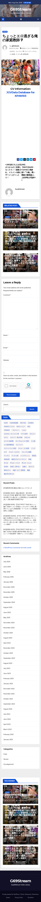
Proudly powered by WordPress (11, 894)
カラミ (6, 437)
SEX (28, 426)
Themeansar (35, 894)
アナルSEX (24, 434)
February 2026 (8, 577)
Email (5, 348)
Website (6, 360)
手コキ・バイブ (15, 463)
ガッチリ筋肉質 (8, 441)
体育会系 (25, 54)
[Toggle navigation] (21, 19)
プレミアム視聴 (26, 452)
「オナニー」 (16, 430)
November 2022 (9, 694)
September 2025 (9, 602)
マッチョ (6, 455)
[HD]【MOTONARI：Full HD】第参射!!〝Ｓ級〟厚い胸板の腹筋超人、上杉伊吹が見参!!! (28, 171)
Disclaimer (31, 897)
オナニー (32, 434)
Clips (5, 754)
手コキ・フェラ (26, 463)
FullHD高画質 (14, 423)
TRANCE (7, 430)
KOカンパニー (26, 48)
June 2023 (7, 673)
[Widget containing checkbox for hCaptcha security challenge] (17, 385)
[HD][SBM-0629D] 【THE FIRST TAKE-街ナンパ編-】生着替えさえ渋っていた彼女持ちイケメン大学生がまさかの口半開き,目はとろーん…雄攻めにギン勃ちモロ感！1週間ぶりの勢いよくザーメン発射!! (20, 520)
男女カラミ (7, 470)
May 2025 (6, 617)
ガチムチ (27, 437)
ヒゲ (5, 452)
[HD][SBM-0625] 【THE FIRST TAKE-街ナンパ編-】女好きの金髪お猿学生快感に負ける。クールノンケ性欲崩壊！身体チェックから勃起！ (19, 531)
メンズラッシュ (25, 455)
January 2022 (8, 739)
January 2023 (8, 683)
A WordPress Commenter (12, 547)
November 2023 (9, 648)
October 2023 (8, 653)
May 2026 (6, 572)
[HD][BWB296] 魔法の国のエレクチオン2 (20, 220)
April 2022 (7, 724)
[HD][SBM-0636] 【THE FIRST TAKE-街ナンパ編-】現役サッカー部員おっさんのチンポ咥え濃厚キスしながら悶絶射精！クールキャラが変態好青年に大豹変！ (20, 259)
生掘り (25, 466)
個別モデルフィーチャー (19, 459)
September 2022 (9, 704)
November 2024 (9, 628)
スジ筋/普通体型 (9, 444)
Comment (7, 295)
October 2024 (8, 633)
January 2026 (8, 582)
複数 (28, 470)
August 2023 (7, 663)
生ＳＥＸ (31, 466)
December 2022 (9, 689)
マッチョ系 (19, 54)
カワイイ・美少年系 (16, 437)
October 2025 (8, 597)
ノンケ (33, 448)
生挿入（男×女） (15, 466)
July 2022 (6, 714)
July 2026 (6, 561)
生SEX (6, 466)
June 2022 (7, 719)
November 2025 (9, 592)
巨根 (30, 459)
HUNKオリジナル (9, 426)
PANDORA (35, 48)
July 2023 (6, 668)
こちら (24, 430)
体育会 (34, 455)
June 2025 (7, 612)
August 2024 (7, 638)
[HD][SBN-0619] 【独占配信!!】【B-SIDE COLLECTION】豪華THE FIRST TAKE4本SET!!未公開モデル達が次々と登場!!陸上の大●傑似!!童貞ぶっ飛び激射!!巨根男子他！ (20, 236)
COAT (6, 423)
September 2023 (9, 658)
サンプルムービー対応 (22, 441)
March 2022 (7, 729)
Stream (5, 31)
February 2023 (8, 678)
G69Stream (20, 9)
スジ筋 (33, 441)
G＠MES (30, 423)
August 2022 (7, 709)
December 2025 (9, 587)
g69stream (15, 46)
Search (5, 404)
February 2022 (8, 734)
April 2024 (7, 643)
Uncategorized (8, 764)
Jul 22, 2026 (10, 800)
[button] (38, 19)
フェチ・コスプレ (14, 452)
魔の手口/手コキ (9, 474)
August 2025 (7, 607)
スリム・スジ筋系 (23, 448)
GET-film (23, 423)
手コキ (6, 463)
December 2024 (9, 622)
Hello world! (27, 547)
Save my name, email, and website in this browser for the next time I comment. (20, 377)
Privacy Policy (19, 897)
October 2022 (8, 699)
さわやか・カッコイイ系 (17, 51)
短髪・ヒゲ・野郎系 (19, 470)
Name (5, 335)
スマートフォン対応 (10, 448)
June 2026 (7, 567)
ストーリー (28, 51)
